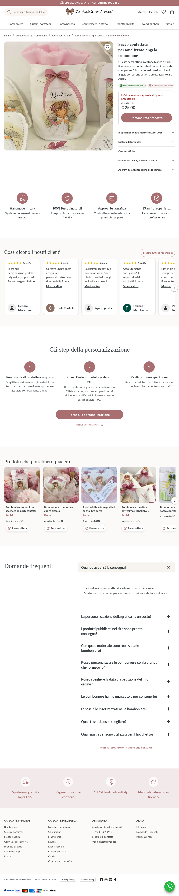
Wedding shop (150, 23)
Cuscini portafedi (40, 23)
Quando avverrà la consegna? (103, 567)
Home (7, 35)
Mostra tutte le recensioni (158, 252)
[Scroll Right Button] (174, 287)
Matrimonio (54, 836)
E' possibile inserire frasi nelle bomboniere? (114, 709)
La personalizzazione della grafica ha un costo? (116, 616)
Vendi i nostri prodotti (104, 841)
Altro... (122, 78)
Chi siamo (141, 826)
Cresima (52, 856)
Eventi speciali (56, 846)
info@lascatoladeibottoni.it (107, 826)
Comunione (40, 35)
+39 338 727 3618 (102, 831)
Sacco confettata (61, 35)
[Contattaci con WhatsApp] (169, 886)
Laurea (52, 841)
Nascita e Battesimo (59, 826)
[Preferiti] (163, 12)
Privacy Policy (68, 879)
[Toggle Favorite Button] (107, 47)
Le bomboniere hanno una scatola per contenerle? (119, 696)
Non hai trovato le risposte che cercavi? (126, 747)
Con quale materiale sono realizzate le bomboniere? (110, 648)
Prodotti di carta (124, 23)
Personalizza (19, 528)
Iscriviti (153, 11)
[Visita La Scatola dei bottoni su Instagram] (106, 879)
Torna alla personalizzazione (89, 415)
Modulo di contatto (102, 836)
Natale (170, 23)
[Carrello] (172, 12)
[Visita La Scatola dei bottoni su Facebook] (101, 879)
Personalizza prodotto (147, 118)
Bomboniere (15, 23)
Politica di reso (144, 836)
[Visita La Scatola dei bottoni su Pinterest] (110, 879)
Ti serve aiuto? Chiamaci (87, 424)
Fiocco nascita (66, 23)
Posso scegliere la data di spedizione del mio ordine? (114, 681)
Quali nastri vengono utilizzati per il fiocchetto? (117, 734)
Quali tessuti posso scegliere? (103, 721)
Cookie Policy (87, 879)
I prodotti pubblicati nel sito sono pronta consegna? (111, 631)
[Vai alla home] (89, 12)
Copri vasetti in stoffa (95, 23)
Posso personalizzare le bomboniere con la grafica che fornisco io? (119, 664)
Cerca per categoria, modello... (29, 11)
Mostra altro (54, 286)
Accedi (142, 11)
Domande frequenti (147, 831)
